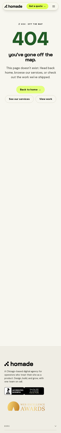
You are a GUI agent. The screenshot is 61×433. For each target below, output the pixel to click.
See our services (19, 99)
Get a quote (37, 6)
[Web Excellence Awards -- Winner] (26, 406)
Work (7, 426)
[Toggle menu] (53, 6)
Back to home (30, 89)
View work (45, 99)
